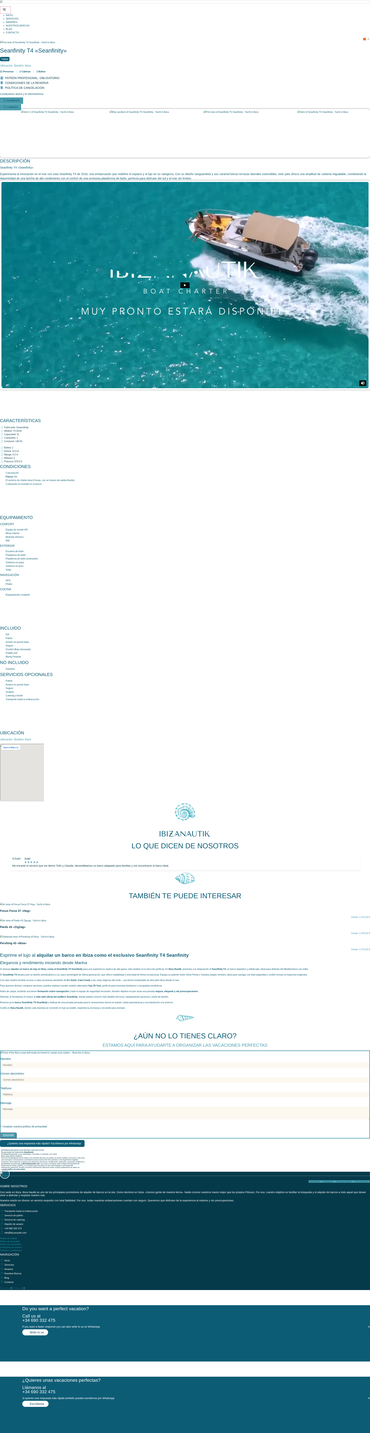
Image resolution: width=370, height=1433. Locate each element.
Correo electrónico (12, 1073)
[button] (22, 94)
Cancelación (12, 473)
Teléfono (6, 1088)
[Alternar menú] (5, 10)
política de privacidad (35, 1126)
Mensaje (6, 1103)
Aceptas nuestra (25, 1126)
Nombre (6, 1058)
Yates (4, 59)
